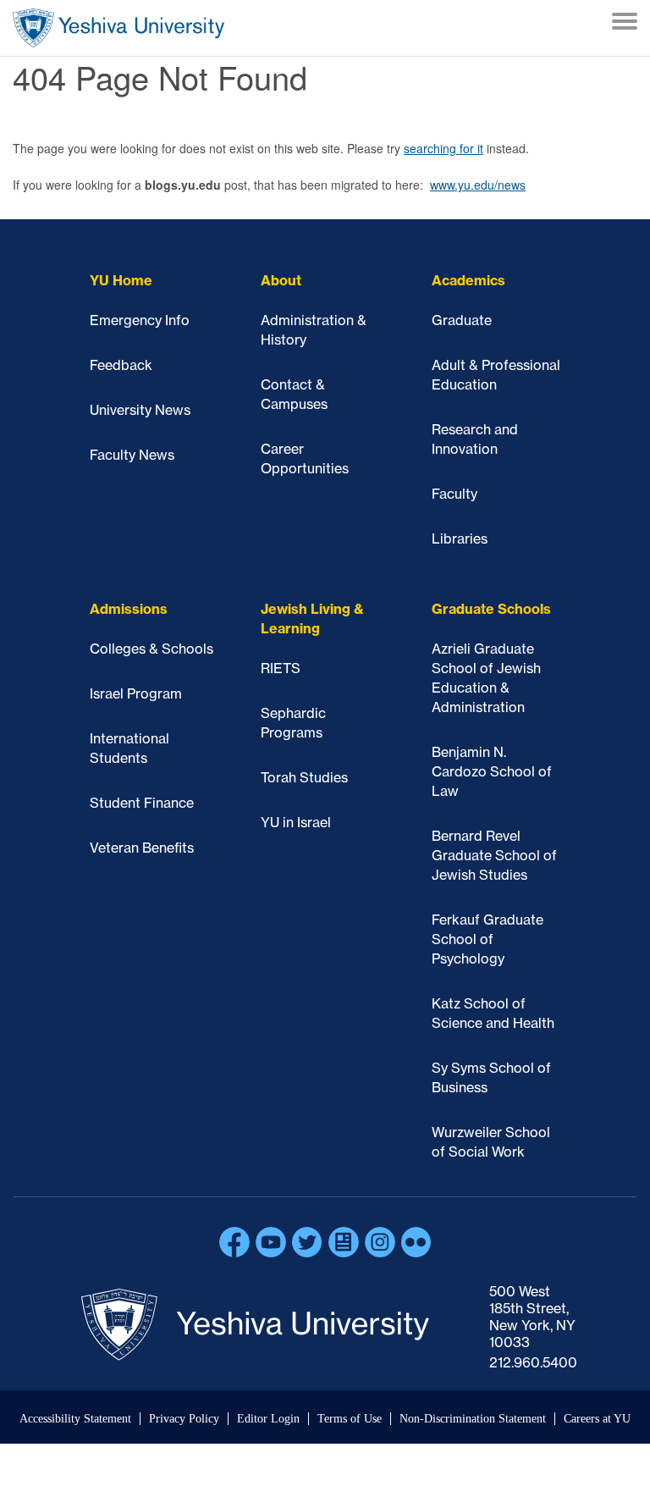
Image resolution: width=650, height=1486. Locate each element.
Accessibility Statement (75, 1418)
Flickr (416, 1242)
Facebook (234, 1242)
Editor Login (268, 1418)
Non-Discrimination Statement (472, 1418)
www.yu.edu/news (478, 184)
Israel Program (136, 693)
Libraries (460, 538)
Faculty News (132, 454)
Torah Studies (304, 777)
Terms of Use (349, 1418)
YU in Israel (296, 822)
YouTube (271, 1242)
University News (140, 409)
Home (118, 27)
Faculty (454, 493)
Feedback (121, 364)
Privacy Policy (184, 1418)
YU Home (121, 280)
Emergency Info (140, 320)
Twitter (307, 1242)
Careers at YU (597, 1418)
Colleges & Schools (151, 648)
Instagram (380, 1242)
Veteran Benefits (142, 847)
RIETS (280, 668)
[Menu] (624, 23)
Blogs (343, 1242)
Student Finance (142, 802)
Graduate (462, 320)
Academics (468, 280)
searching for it (443, 148)
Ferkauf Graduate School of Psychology (487, 939)
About (281, 280)
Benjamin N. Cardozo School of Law (492, 771)
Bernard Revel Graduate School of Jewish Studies (494, 855)
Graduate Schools (491, 608)
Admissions (129, 608)
